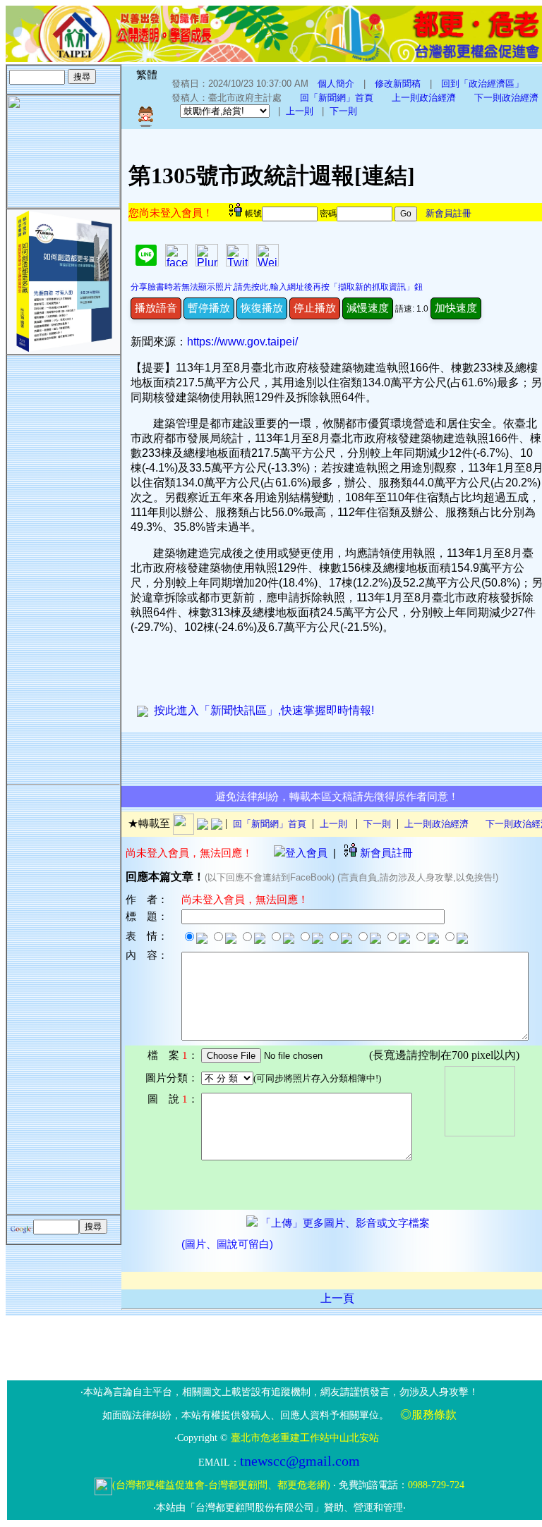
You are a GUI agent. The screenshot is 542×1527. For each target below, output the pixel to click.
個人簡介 (336, 83)
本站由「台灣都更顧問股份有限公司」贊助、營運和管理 (279, 1507)
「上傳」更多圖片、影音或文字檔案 (344, 1223)
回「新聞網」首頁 (336, 97)
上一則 (299, 111)
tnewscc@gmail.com (300, 1460)
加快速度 (456, 308)
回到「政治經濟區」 (482, 83)
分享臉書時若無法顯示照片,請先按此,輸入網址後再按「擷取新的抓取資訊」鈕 (277, 287)
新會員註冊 (448, 213)
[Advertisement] (63, 566)
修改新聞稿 (398, 83)
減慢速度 (368, 308)
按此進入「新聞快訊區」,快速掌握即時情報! (261, 710)
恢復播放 (262, 308)
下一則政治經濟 (506, 97)
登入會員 (306, 853)
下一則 (343, 111)
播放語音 (156, 308)
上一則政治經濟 (424, 97)
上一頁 (337, 1298)
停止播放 (315, 308)
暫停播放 (209, 308)
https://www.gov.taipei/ (242, 342)
